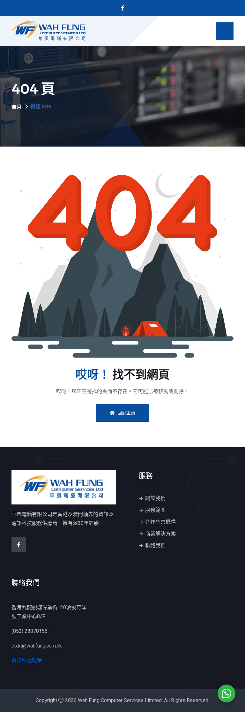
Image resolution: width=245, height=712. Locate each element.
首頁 (16, 106)
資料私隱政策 (26, 660)
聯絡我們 (155, 545)
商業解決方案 (160, 534)
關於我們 (155, 498)
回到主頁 (126, 412)
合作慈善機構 (160, 522)
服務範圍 (155, 510)
